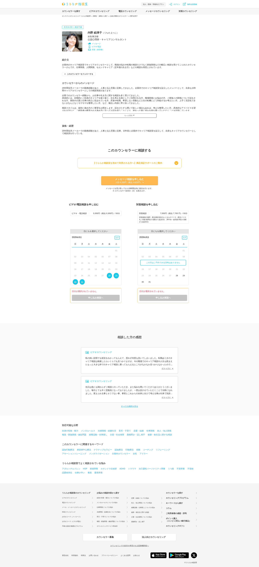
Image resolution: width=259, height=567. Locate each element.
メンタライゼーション (99, 453)
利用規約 (74, 555)
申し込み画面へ (95, 298)
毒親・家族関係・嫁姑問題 (74, 434)
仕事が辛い (80, 472)
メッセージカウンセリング (158, 11)
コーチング (148, 450)
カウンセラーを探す (71, 11)
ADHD (122, 469)
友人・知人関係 (164, 431)
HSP (85, 469)
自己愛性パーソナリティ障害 (152, 469)
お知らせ (136, 555)
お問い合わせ (93, 555)
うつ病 (171, 469)
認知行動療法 (68, 450)
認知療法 (119, 450)
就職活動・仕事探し (98, 434)
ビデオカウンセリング (99, 11)
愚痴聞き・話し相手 (136, 434)
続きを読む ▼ (168, 369)
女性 (135, 453)
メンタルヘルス (88, 431)
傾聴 (138, 450)
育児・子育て (125, 431)
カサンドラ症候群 (109, 469)
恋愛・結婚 (139, 431)
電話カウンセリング (127, 11)
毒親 (90, 472)
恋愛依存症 (67, 472)
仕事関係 (150, 431)
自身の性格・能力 (70, 431)
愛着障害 (98, 472)
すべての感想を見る (129, 406)
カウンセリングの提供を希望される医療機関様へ (129, 546)
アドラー (144, 453)
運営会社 (65, 555)
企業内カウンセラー (121, 453)
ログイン (176, 4)
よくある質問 (125, 555)
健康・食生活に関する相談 (160, 434)
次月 (117, 238)
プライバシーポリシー (109, 555)
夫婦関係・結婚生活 (107, 431)
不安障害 (181, 469)
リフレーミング (163, 450)
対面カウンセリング (188, 11)
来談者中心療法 (84, 450)
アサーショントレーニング (74, 453)
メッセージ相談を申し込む (129, 180)
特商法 (83, 555)
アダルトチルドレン (71, 469)
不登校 (190, 469)
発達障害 (94, 469)
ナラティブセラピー (103, 450)
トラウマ (132, 469)
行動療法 (129, 450)
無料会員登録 (192, 4)
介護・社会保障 (117, 434)
